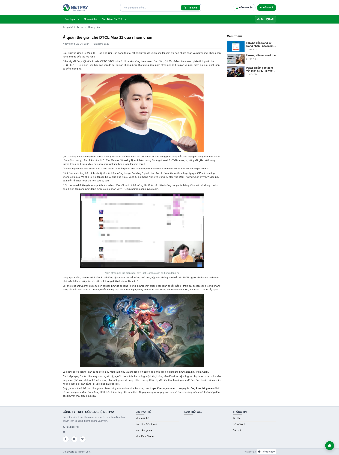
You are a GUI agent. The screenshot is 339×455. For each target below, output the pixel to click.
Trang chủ (68, 27)
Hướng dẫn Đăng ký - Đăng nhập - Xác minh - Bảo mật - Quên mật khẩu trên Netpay (260, 44)
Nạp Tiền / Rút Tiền (112, 19)
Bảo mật (237, 430)
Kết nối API (239, 424)
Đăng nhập (245, 7)
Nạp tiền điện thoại (146, 424)
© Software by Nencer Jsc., (77, 451)
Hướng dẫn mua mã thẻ (261, 55)
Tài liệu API (267, 19)
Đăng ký (268, 7)
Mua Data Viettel (145, 436)
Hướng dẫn (94, 27)
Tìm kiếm (192, 7)
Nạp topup (70, 19)
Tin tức (80, 27)
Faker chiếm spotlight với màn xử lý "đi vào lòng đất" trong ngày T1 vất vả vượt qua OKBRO (260, 69)
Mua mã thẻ (90, 19)
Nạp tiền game (144, 430)
